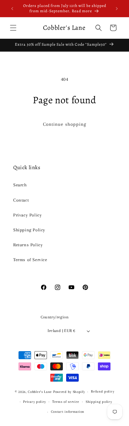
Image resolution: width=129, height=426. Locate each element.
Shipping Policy (29, 229)
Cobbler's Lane (40, 392)
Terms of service (65, 402)
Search (20, 184)
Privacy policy (34, 402)
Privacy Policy (27, 215)
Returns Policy (28, 244)
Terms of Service (30, 259)
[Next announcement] (116, 8)
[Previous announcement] (12, 8)
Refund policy (102, 391)
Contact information (67, 411)
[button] (13, 28)
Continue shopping (64, 124)
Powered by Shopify (69, 392)
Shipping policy (99, 402)
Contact (21, 200)
